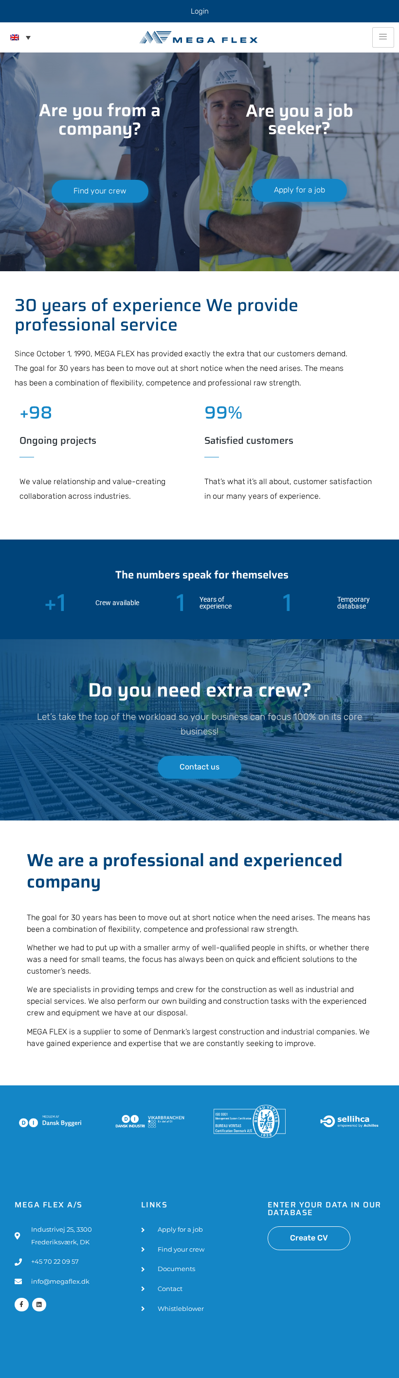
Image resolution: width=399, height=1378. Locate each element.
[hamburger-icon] (383, 37)
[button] (20, 37)
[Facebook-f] (22, 1305)
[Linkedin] (39, 1305)
